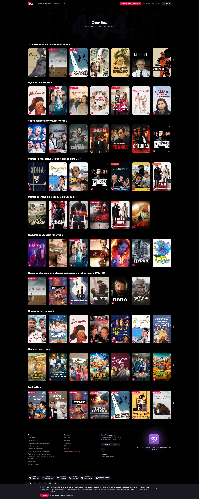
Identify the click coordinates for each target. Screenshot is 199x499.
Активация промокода (72, 451)
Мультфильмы (69, 446)
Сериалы (67, 443)
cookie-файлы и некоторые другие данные (115, 487)
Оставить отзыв (33, 464)
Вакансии (31, 440)
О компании (32, 438)
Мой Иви (67, 438)
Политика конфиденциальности (39, 454)
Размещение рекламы (35, 448)
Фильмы (67, 440)
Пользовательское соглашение (39, 451)
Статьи (66, 448)
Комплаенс (32, 461)
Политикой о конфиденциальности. (52, 491)
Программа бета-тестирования (39, 443)
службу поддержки (67, 495)
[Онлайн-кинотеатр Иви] (31, 3)
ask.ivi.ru (104, 454)
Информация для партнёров (38, 446)
